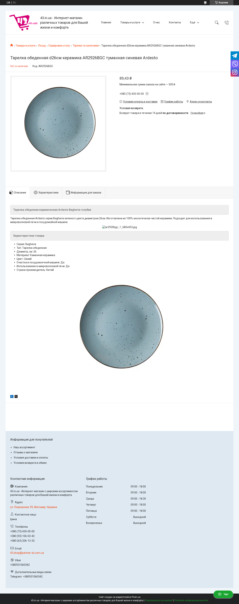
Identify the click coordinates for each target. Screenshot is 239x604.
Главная (106, 22)
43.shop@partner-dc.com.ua (27, 552)
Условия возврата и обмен (30, 462)
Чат (226, 594)
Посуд (42, 45)
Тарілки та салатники (86, 45)
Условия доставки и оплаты (31, 457)
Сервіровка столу (59, 45)
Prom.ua (136, 597)
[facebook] (11, 397)
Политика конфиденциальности (191, 600)
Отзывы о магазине (26, 452)
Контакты (175, 22)
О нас (156, 22)
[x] (16, 397)
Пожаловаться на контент (159, 600)
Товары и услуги (130, 22)
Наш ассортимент (24, 447)
